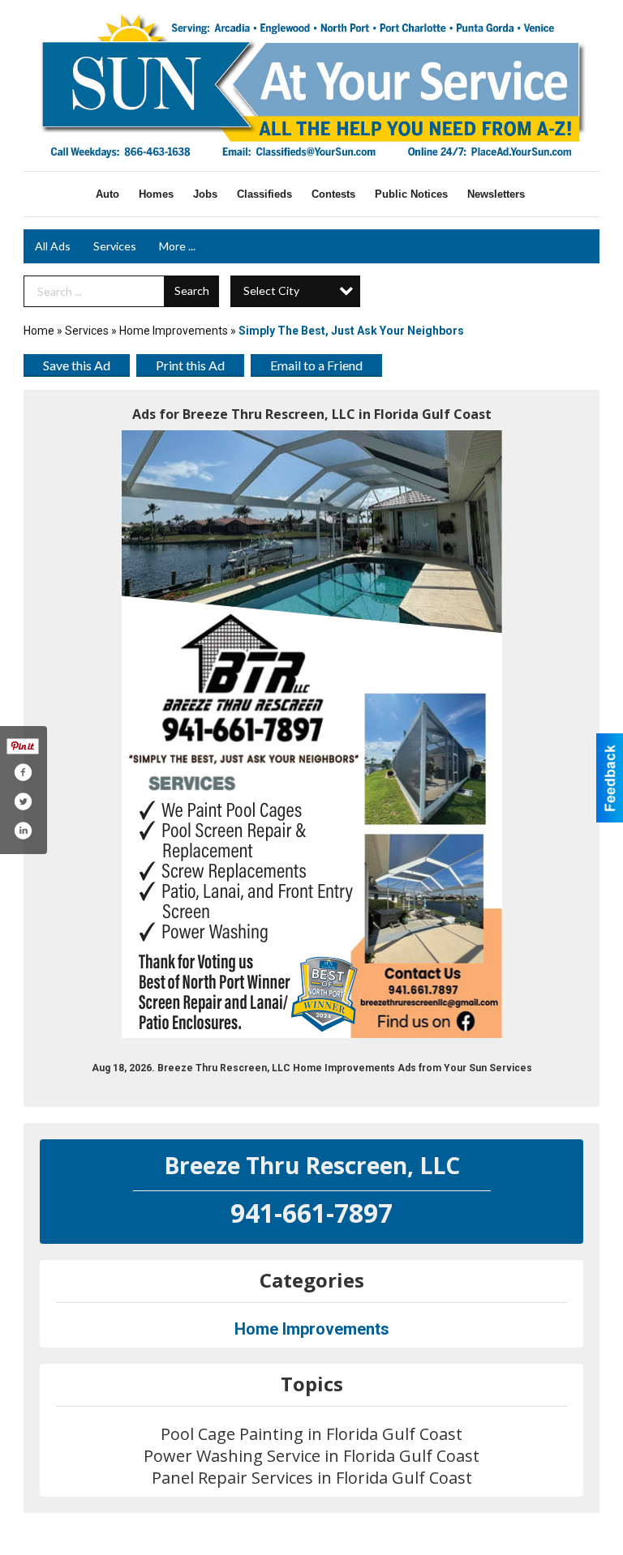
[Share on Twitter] (22, 801)
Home (39, 330)
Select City (271, 290)
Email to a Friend (316, 365)
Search (191, 290)
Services (114, 246)
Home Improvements (173, 330)
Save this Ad (76, 365)
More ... (177, 246)
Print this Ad (190, 365)
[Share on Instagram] (22, 830)
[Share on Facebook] (22, 772)
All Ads (53, 246)
